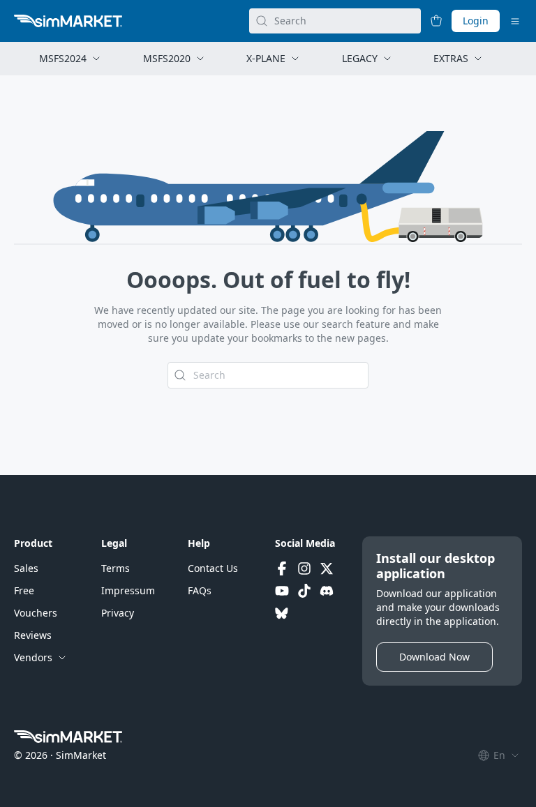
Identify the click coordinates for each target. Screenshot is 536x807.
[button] (26, 568)
